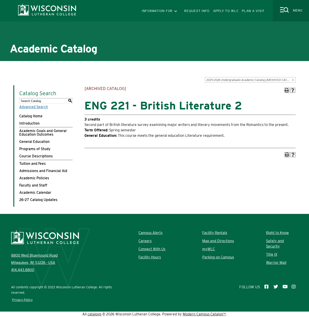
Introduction (29, 123)
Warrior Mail (276, 262)
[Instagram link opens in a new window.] (294, 287)
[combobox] (250, 80)
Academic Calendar (35, 192)
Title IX (271, 254)
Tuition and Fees (32, 163)
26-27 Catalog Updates (38, 200)
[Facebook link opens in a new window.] (266, 287)
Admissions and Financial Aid (43, 171)
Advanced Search (33, 107)
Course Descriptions (36, 156)
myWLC (208, 249)
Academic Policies (34, 178)
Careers (145, 241)
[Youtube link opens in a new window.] (285, 287)
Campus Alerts (150, 233)
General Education (34, 142)
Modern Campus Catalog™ (204, 314)
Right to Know (277, 233)
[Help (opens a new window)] (292, 90)
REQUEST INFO (197, 11)
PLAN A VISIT (253, 11)
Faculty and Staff (33, 185)
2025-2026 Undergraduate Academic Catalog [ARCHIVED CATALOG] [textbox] (250, 80)
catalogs (94, 314)
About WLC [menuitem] (53, 64)
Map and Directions (218, 241)
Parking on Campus (218, 257)
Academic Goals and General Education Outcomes (43, 133)
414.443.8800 (22, 270)
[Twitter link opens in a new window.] (275, 287)
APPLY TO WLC (226, 11)
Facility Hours (149, 257)
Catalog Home (31, 116)
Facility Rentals (214, 233)
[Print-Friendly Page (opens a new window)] (286, 90)
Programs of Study (34, 149)
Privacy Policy (22, 300)
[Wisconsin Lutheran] (47, 14)
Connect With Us (151, 249)
